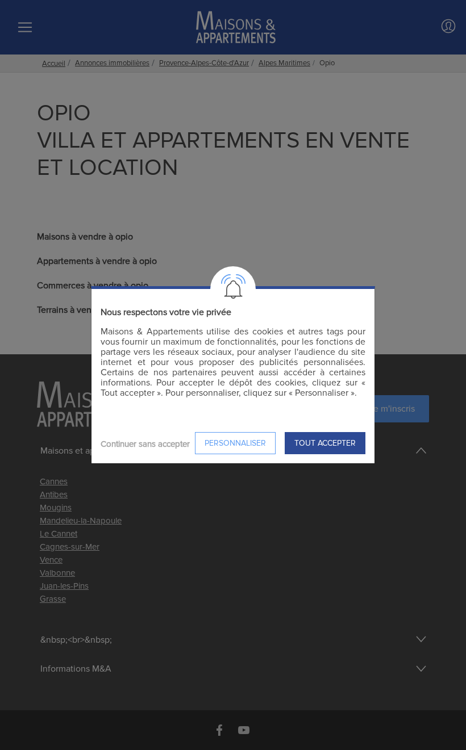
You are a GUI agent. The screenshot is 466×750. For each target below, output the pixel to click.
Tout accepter (325, 443)
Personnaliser (235, 443)
